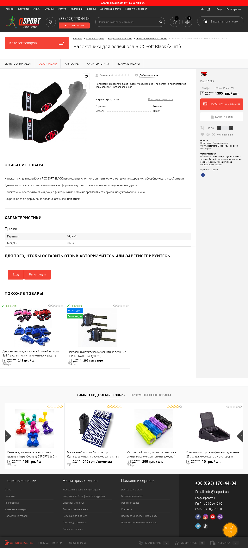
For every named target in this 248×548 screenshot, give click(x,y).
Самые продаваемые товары (101, 395)
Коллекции (77, 9)
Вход (219, 9)
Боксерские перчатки (75, 509)
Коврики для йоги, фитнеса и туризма (84, 496)
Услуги (62, 9)
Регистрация (233, 9)
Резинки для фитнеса (75, 515)
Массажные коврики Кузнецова (81, 489)
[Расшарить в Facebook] (203, 175)
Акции (37, 9)
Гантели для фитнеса (75, 522)
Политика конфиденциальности (139, 515)
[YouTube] (212, 517)
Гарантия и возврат (136, 9)
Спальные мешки (73, 529)
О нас (8, 489)
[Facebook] (198, 517)
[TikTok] (205, 526)
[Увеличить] (48, 112)
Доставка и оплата (110, 9)
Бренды (91, 9)
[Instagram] (205, 517)
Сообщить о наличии (225, 104)
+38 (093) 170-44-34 (50, 542)
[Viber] (220, 517)
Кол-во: (210, 128)
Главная (9, 9)
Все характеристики (160, 99)
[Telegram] (198, 526)
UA (208, 9)
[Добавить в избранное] (86, 76)
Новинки (10, 496)
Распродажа (12, 502)
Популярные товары (16, 515)
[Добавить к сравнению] (86, 85)
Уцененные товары (16, 509)
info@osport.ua (217, 492)
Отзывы (49, 9)
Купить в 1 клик (224, 117)
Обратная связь (130, 502)
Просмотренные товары (151, 395)
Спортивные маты (73, 502)
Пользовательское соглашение (139, 522)
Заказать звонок (74, 25)
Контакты (23, 9)
